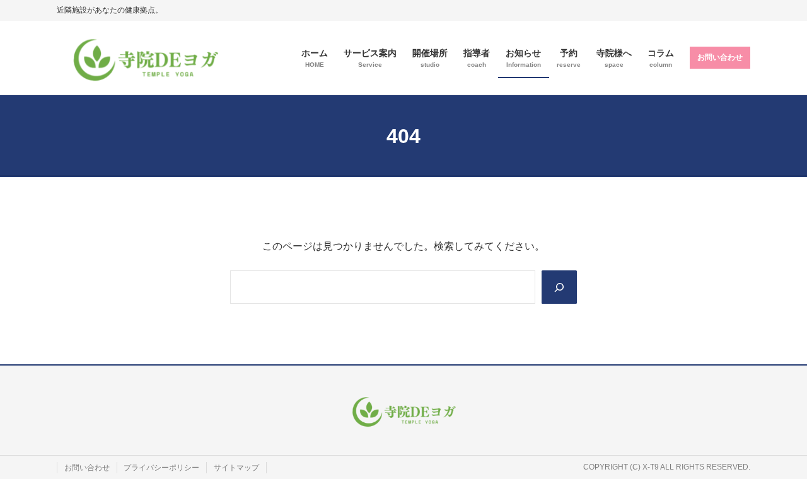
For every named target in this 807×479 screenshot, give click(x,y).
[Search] (559, 286)
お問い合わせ (720, 57)
